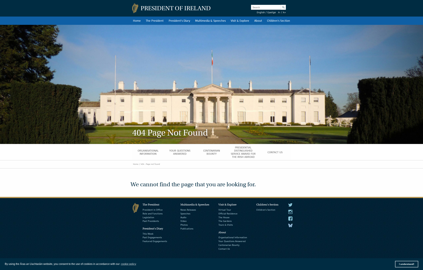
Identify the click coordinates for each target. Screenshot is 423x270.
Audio (183, 217)
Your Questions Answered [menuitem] (179, 152)
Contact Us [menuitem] (275, 152)
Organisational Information (232, 237)
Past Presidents (151, 221)
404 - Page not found (150, 164)
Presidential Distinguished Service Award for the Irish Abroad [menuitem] (243, 152)
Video (183, 221)
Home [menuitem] (137, 20)
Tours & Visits (225, 224)
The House (224, 217)
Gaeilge (271, 12)
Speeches (185, 213)
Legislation (148, 217)
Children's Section (265, 209)
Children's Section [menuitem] (278, 20)
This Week (148, 233)
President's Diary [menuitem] (179, 20)
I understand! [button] (406, 264)
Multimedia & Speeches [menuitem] (210, 20)
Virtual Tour (224, 209)
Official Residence (227, 213)
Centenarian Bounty (228, 245)
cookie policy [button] (128, 264)
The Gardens (225, 221)
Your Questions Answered (232, 241)
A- (279, 12)
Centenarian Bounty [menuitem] (211, 152)
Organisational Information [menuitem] (148, 152)
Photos (184, 224)
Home (135, 164)
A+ (284, 12)
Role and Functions (153, 213)
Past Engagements (152, 237)
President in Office (153, 209)
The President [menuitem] (155, 20)
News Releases (188, 209)
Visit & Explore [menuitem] (240, 20)
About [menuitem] (258, 20)
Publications (186, 228)
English (261, 12)
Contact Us (224, 248)
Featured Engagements (155, 241)
